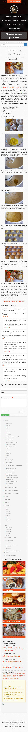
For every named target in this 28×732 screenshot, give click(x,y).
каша (22, 92)
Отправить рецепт (14, 1)
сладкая (15, 301)
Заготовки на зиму (14, 28)
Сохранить (6, 415)
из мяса (7, 451)
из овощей (8, 453)
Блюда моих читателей (12, 437)
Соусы (14, 24)
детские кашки (9, 479)
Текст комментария (6, 398)
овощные (8, 430)
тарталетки (8, 434)
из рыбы (8, 455)
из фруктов (8, 531)
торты (7, 522)
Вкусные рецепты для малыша (14, 465)
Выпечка (15, 20)
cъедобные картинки (11, 468)
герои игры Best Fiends (11, 475)
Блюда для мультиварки (12, 493)
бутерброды (9, 423)
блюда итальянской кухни (12, 442)
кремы (7, 535)
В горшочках (8, 462)
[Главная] (14, 9)
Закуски (8, 16)
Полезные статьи (9, 681)
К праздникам (9, 540)
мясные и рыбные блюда (12, 481)
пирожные (8, 519)
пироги (7, 517)
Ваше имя (4, 387)
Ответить (5, 316)
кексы (7, 509)
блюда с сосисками (10, 444)
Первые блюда (17, 16)
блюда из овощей (10, 470)
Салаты (21, 24)
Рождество (8, 548)
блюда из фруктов (10, 473)
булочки (8, 507)
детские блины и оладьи (12, 477)
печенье (22, 301)
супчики (7, 485)
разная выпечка (9, 483)
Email (2, 392)
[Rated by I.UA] (14, 707)
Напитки (7, 24)
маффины (8, 511)
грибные (8, 425)
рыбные (7, 432)
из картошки (9, 450)
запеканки (8, 529)
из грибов (8, 448)
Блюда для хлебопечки (11, 487)
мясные (7, 429)
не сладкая (8, 513)
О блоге (4, 1)
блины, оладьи (9, 527)
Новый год (8, 546)
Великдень (8, 543)
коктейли (8, 533)
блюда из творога (10, 472)
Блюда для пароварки (11, 490)
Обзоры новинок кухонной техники (12, 551)
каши (7, 457)
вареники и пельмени (11, 446)
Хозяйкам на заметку (11, 555)
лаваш (7, 427)
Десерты (23, 20)
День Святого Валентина (12, 545)
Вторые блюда (6, 20)
